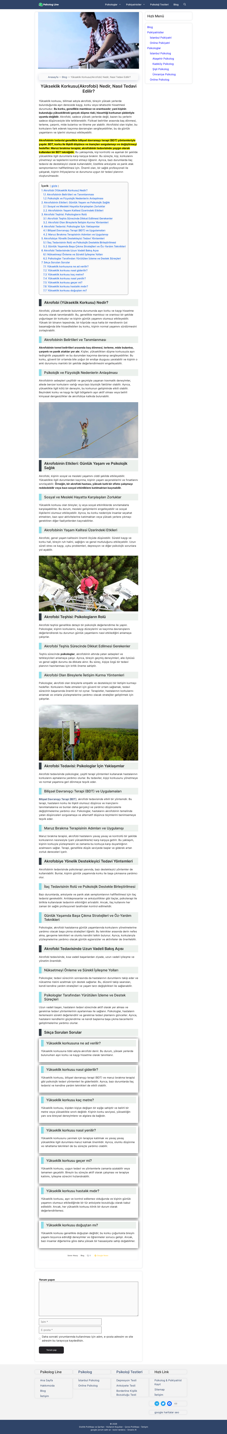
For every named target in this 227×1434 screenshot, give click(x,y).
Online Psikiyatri (160, 42)
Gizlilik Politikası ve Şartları (91, 1427)
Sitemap (159, 1389)
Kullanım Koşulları (114, 1427)
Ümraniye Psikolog (164, 74)
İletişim (44, 1396)
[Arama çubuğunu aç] (184, 4)
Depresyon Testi (126, 1380)
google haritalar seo (166, 1412)
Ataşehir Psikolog (163, 58)
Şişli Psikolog (161, 69)
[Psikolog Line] (49, 4)
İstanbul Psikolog (160, 53)
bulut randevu (119, 1429)
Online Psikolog (159, 79)
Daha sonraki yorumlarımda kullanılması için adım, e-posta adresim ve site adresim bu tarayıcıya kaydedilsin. (87, 1338)
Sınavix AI (131, 1429)
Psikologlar (111, 4)
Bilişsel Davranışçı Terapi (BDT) (57, 799)
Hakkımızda (47, 1385)
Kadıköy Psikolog (163, 63)
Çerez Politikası (132, 1427)
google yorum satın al (101, 1429)
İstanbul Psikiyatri (161, 37)
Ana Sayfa (46, 1380)
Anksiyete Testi (125, 1385)
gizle (54, 185)
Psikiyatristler (133, 4)
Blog (176, 4)
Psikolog (85, 1372)
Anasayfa (53, 77)
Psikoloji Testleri (159, 4)
